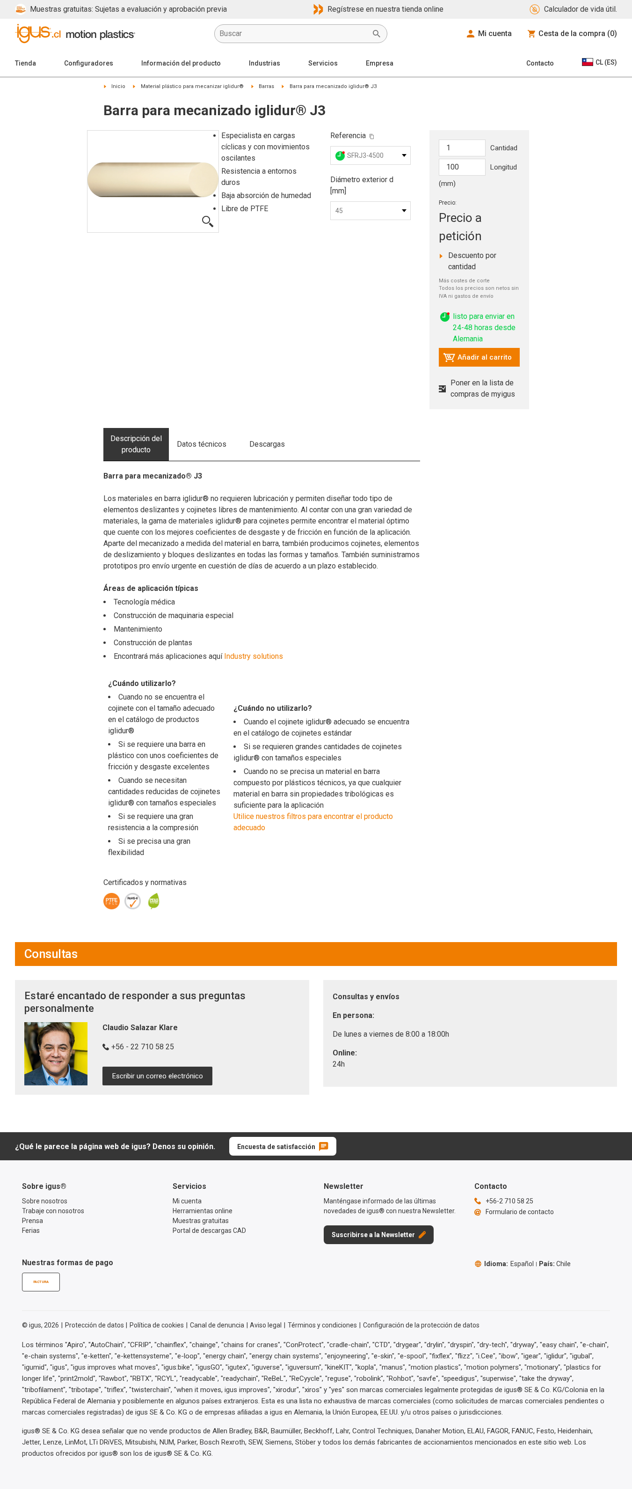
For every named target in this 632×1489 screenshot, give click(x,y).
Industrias (264, 63)
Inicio (118, 86)
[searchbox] (293, 33)
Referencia (348, 135)
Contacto (540, 63)
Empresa (379, 63)
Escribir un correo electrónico (157, 1076)
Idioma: (509, 1264)
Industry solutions (253, 656)
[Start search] (376, 33)
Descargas (267, 444)
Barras (266, 86)
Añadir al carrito (477, 359)
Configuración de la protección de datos (421, 1325)
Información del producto (181, 63)
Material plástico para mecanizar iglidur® (192, 86)
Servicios (323, 63)
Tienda (25, 63)
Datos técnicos (201, 444)
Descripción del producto (136, 444)
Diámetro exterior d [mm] (361, 185)
